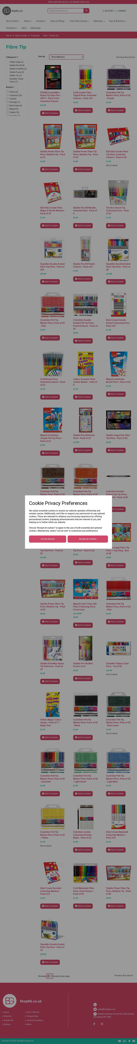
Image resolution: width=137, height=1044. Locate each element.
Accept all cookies (87, 539)
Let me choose (48, 539)
